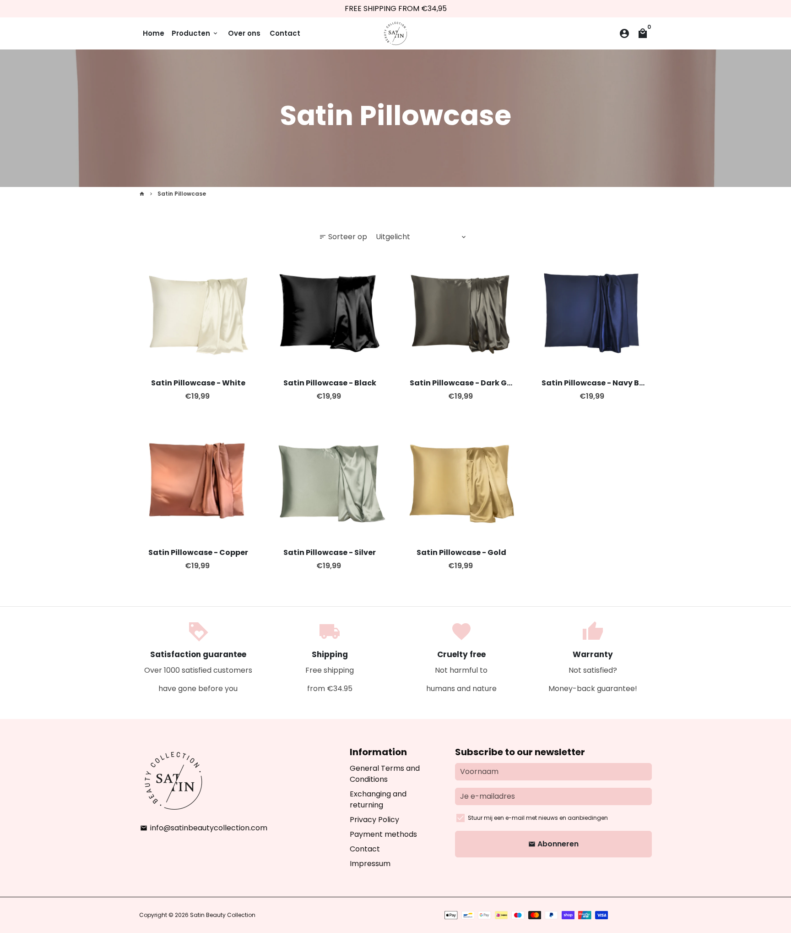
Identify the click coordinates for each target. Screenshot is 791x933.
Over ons (244, 33)
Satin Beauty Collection (222, 915)
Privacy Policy (374, 819)
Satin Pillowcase (181, 194)
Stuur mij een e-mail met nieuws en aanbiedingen (538, 818)
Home (153, 33)
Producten (195, 33)
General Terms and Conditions (385, 774)
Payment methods (383, 834)
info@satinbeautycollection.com (203, 828)
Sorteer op (343, 236)
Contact (285, 33)
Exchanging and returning (378, 799)
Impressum (370, 863)
